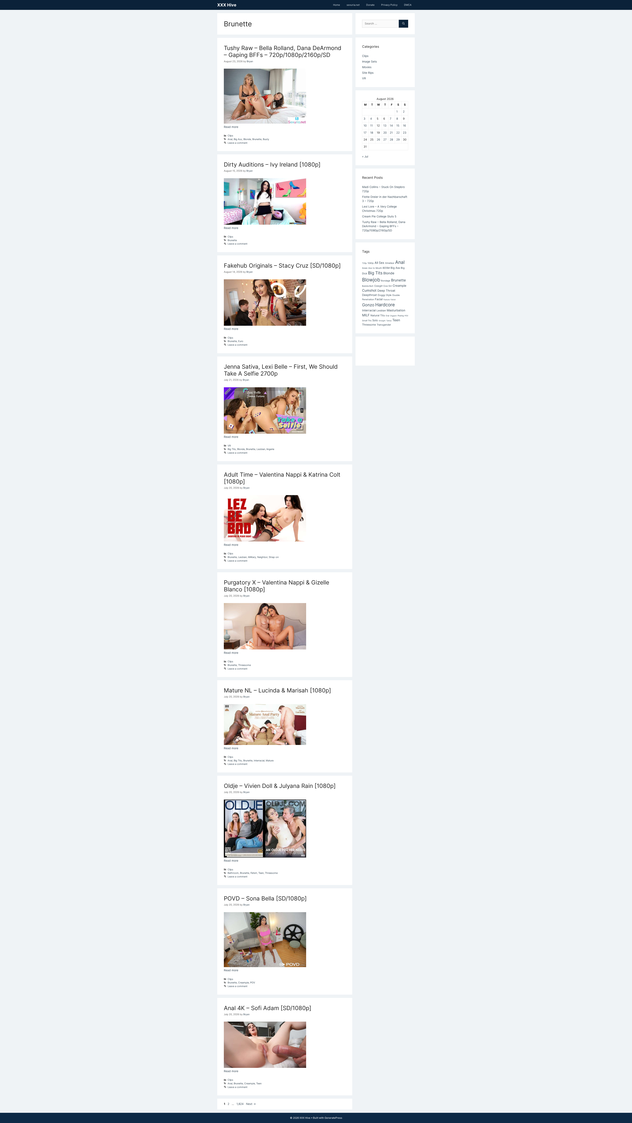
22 (398, 132)
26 (378, 139)
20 (385, 132)
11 (371, 125)
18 (371, 132)
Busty (266, 139)
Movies (366, 67)
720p (364, 263)
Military (252, 557)
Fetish (253, 873)
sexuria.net (353, 4)
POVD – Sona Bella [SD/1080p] (265, 898)
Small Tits (366, 320)
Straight (382, 321)
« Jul (365, 156)
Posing (401, 316)
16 (404, 125)
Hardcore (385, 304)
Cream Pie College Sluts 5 (379, 216)
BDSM (386, 267)
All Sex (379, 262)
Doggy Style (385, 295)
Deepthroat (369, 295)
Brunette (257, 139)
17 (365, 132)
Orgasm (393, 316)
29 (398, 139)
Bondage (385, 280)
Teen (261, 873)
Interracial (259, 760)
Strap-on (274, 557)
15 (397, 125)
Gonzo (368, 304)
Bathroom (233, 873)
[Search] (403, 24)
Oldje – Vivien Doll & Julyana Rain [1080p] (280, 785)
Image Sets (369, 61)
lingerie (270, 449)
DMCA (407, 4)
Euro (240, 341)
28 (391, 139)
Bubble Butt (367, 286)
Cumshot (369, 290)
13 (384, 125)
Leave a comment (237, 142)
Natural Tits (377, 315)
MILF (366, 315)
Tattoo (389, 321)
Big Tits (232, 449)
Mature (270, 760)
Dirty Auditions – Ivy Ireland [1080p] (272, 164)
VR (229, 445)
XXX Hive (226, 4)
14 (391, 125)
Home (336, 4)
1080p (371, 263)
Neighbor (262, 557)
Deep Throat (386, 290)
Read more (231, 127)
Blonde (247, 139)
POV (252, 982)
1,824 (240, 1104)
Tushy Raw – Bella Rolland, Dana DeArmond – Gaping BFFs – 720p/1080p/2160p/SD (282, 51)
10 (365, 125)
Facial (379, 299)
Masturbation (396, 310)
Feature (386, 300)
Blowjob (371, 280)
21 (391, 132)
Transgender (384, 324)
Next (251, 1104)
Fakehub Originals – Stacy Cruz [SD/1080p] (282, 265)
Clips (230, 135)
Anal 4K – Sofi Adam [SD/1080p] (267, 1007)
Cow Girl (387, 286)
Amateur (389, 263)
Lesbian (261, 449)
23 (404, 132)
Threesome (244, 665)
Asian (365, 268)
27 (385, 139)
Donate (370, 4)
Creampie (243, 982)
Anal (230, 139)
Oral (387, 316)
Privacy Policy (389, 4)
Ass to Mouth (375, 268)
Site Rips (368, 72)
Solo (375, 320)
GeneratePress (333, 1117)
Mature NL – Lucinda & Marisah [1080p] (277, 690)
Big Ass (238, 139)
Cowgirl (378, 285)
